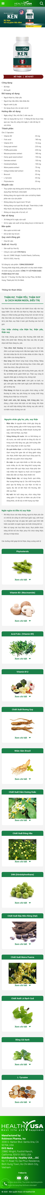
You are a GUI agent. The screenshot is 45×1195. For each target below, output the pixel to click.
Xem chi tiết (21, 579)
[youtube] (19, 1178)
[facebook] (26, 1178)
